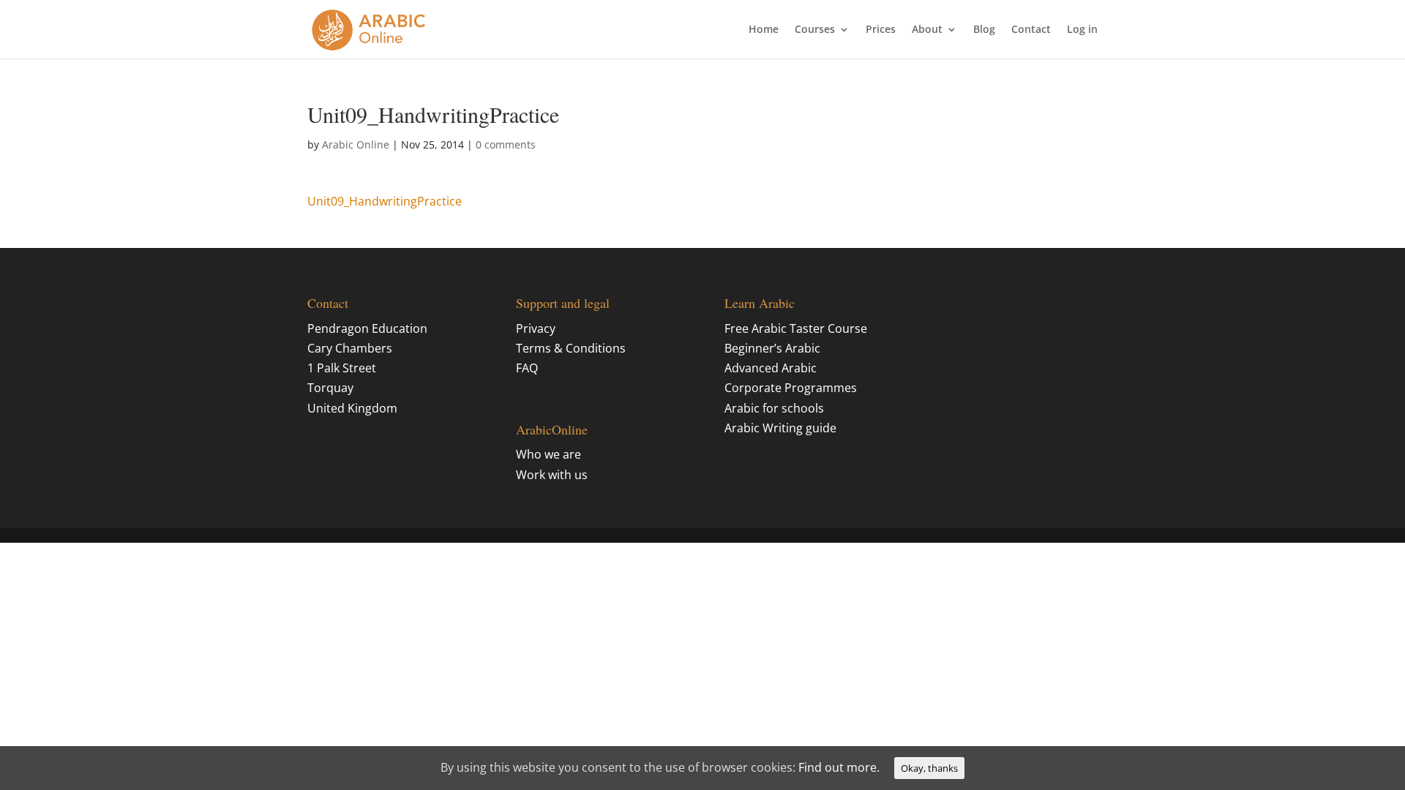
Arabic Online (355, 144)
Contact (1031, 30)
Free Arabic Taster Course (795, 328)
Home (764, 30)
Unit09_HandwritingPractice (384, 201)
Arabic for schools (774, 408)
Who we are (548, 454)
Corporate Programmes (790, 388)
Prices (881, 30)
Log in (1082, 30)
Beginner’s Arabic (772, 348)
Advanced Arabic (770, 368)
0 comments (506, 144)
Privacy (535, 328)
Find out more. (839, 767)
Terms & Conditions (571, 348)
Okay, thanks (929, 768)
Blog (984, 30)
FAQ (527, 368)
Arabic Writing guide (780, 428)
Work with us (552, 475)
